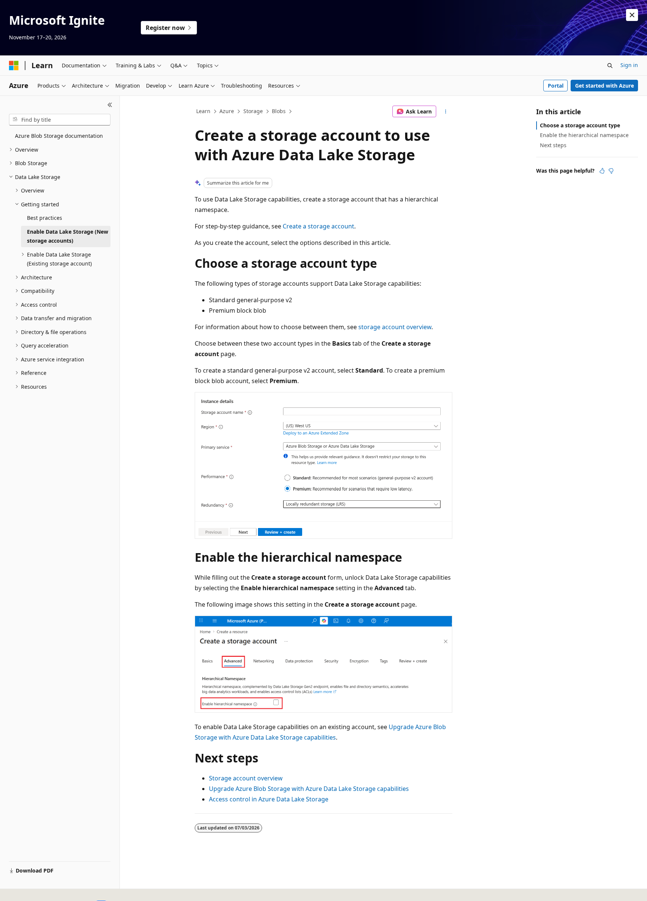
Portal (556, 85)
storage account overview (394, 327)
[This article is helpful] (602, 170)
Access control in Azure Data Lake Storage (268, 799)
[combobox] (59, 120)
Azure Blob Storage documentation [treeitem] (59, 135)
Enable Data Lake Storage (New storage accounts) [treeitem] (67, 236)
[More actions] (445, 112)
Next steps (553, 145)
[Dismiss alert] (632, 15)
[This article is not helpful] (611, 170)
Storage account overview (246, 778)
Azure (226, 111)
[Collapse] (109, 105)
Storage (253, 111)
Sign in (629, 65)
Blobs (279, 111)
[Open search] (609, 65)
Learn (203, 111)
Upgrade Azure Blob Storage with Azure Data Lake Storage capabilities (309, 789)
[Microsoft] (14, 65)
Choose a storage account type (580, 125)
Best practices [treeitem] (44, 217)
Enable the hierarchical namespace (584, 135)
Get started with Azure (604, 85)
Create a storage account (318, 226)
